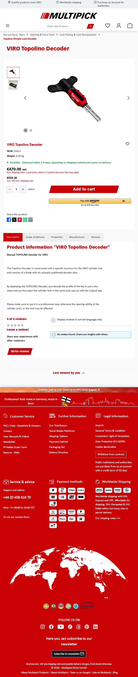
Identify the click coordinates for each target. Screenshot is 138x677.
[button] (90, 202)
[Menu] (7, 25)
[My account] (119, 25)
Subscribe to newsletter (67, 654)
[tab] (13, 237)
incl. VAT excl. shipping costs (20, 181)
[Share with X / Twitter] (14, 219)
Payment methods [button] (69, 482)
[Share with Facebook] (9, 219)
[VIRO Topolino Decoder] (77, 98)
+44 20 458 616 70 (17, 497)
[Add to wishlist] (127, 143)
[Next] (128, 98)
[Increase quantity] (23, 189)
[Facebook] (51, 627)
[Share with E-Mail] (30, 219)
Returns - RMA (11, 452)
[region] (69, 98)
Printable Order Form (15, 447)
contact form (22, 517)
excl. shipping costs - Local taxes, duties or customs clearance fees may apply (43, 172)
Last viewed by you (66, 373)
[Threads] (78, 627)
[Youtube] (61, 627)
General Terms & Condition (110, 431)
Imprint (99, 425)
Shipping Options (58, 436)
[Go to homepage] (69, 16)
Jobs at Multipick (101, 672)
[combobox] (65, 26)
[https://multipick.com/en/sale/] (69, 390)
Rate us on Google (80, 672)
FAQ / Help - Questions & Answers (21, 425)
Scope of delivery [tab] (35, 237)
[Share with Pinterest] (19, 219)
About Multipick (59, 672)
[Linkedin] (95, 627)
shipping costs (54, 664)
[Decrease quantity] (9, 189)
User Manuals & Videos (16, 436)
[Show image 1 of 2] (25, 130)
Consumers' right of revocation (112, 436)
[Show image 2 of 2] (31, 130)
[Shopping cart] (130, 25)
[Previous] (25, 98)
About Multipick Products (35, 672)
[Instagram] (42, 627)
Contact (7, 431)
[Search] (90, 26)
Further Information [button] (72, 416)
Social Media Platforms (62, 431)
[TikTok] (70, 627)
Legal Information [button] (116, 416)
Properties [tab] (57, 237)
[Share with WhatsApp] (25, 219)
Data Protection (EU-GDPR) (110, 441)
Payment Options (58, 441)
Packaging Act (57, 447)
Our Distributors (58, 425)
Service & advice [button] (21, 482)
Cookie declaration (105, 447)
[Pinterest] (87, 627)
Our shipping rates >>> (107, 518)
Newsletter (9, 442)
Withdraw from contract (111, 454)
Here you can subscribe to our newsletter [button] (69, 641)
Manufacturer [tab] (77, 237)
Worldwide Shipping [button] (116, 482)
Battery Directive (58, 452)
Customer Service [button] (22, 416)
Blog (115, 672)
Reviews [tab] (95, 237)
